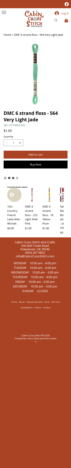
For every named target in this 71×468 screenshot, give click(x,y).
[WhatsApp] (5, 178)
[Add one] (20, 142)
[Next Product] (59, 195)
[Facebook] (67, 4)
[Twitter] (17, 178)
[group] (35, 211)
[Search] (55, 20)
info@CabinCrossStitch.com (35, 256)
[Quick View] (14, 195)
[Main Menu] (4, 12)
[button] (66, 20)
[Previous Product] (12, 195)
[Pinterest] (13, 178)
